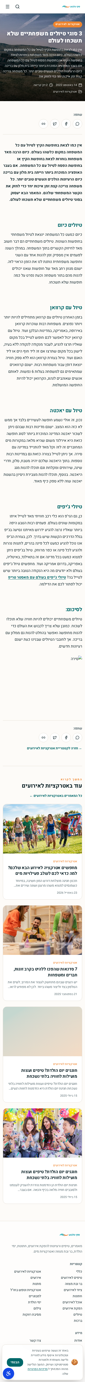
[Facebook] (66, 124)
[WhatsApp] (77, 124)
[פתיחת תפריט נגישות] (8, 1373)
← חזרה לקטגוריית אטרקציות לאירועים (54, 748)
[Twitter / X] (55, 124)
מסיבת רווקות (32, 1314)
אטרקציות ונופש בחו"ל (25, 1290)
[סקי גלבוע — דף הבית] (71, 6)
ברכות (78, 1320)
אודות (78, 1340)
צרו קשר (35, 1340)
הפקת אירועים (72, 1308)
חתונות (77, 1296)
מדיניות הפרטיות (38, 1369)
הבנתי (15, 1362)
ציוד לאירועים (73, 1290)
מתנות (37, 1284)
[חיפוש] (17, 6)
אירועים (35, 1277)
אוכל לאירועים (72, 1302)
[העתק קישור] (43, 124)
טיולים (77, 1314)
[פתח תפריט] (7, 6)
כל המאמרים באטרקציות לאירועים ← (56, 796)
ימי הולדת (34, 1302)
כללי (79, 1271)
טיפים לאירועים (71, 1277)
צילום (37, 1308)
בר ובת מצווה (73, 1284)
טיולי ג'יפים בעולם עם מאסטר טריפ (37, 577)
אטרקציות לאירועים (67, 24)
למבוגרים (35, 1296)
